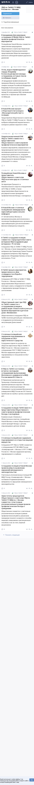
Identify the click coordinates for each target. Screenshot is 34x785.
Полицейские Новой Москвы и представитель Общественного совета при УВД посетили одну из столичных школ (15, 177)
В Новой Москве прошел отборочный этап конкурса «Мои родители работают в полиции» (12, 112)
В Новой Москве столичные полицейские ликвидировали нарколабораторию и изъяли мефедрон (13, 211)
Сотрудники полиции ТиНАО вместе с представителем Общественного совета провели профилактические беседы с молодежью (16, 411)
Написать (8, 18)
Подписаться (7, 13)
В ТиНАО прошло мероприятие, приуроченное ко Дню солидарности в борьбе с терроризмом (13, 273)
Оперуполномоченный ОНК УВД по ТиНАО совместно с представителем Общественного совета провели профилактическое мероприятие (14, 141)
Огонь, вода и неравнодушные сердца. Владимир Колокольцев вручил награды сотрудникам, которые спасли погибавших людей (13, 74)
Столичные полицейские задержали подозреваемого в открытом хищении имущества (17, 440)
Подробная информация (11, 22)
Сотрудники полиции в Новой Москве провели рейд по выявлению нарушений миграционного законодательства (16, 469)
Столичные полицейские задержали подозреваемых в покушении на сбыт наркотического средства (13, 337)
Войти (31, 2)
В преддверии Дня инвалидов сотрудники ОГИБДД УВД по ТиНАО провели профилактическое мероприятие (15, 38)
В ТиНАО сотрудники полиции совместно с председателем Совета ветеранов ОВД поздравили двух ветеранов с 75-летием (16, 241)
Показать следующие (12, 535)
